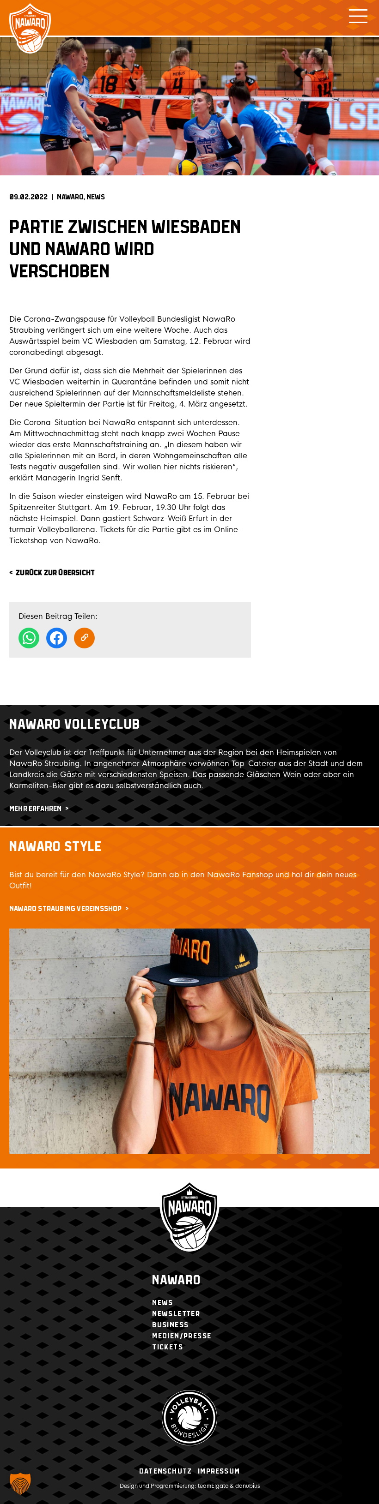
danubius (247, 1486)
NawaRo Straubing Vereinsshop (65, 908)
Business (170, 1325)
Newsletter (176, 1314)
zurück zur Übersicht (55, 572)
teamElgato (213, 1486)
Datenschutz (165, 1471)
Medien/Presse (181, 1336)
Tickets (167, 1347)
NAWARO (70, 197)
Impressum (219, 1471)
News (95, 197)
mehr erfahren (35, 808)
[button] (20, 1483)
